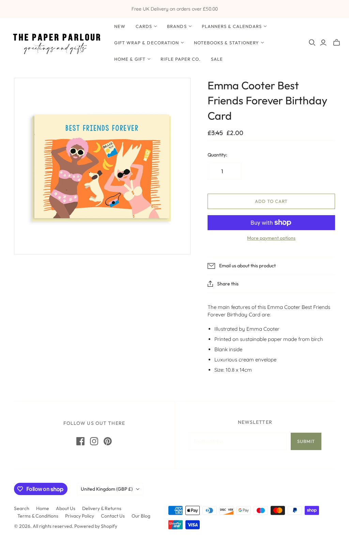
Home (42, 508)
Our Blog (141, 516)
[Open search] (312, 42)
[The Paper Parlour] (56, 42)
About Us (65, 508)
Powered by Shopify (95, 526)
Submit (306, 441)
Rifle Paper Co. (181, 59)
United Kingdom (107, 489)
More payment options (271, 238)
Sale (217, 59)
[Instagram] (94, 441)
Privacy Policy (79, 516)
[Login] (323, 42)
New (119, 26)
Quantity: (217, 155)
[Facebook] (80, 441)
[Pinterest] (108, 441)
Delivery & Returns (101, 508)
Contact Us (113, 516)
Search (21, 508)
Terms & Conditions (37, 516)
